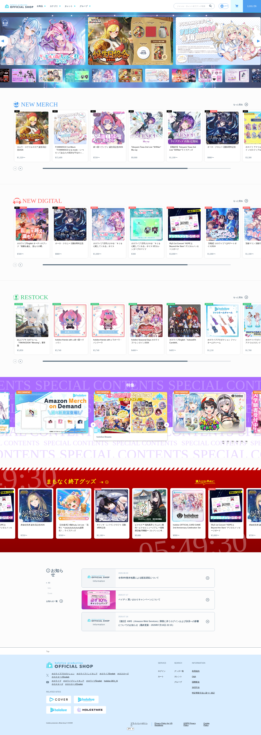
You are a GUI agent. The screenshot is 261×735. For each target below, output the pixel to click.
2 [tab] (228, 442)
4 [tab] (237, 442)
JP (225, 6)
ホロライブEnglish (107, 674)
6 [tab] (246, 442)
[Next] (257, 41)
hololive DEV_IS (111, 681)
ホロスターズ (123, 674)
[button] (20, 168)
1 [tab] (223, 442)
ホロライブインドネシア (87, 674)
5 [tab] (242, 442)
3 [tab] (233, 442)
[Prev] (4, 41)
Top (47, 651)
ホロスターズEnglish (60, 677)
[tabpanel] (130, 416)
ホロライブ (56, 681)
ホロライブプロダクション (63, 674)
